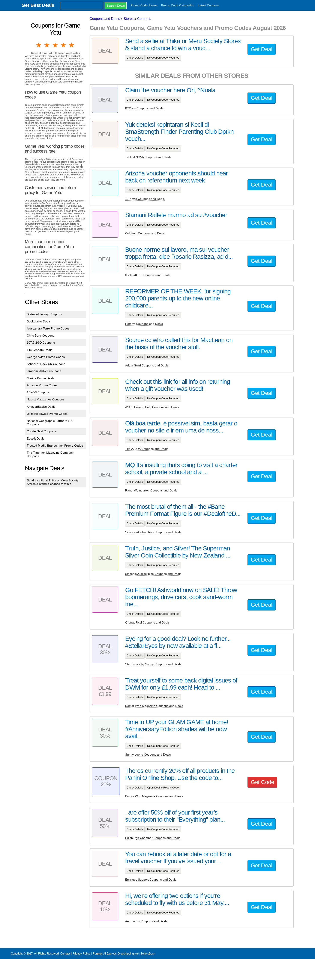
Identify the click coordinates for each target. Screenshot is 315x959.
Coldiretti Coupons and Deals (145, 233)
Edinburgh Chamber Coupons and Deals (152, 838)
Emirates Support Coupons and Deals (150, 879)
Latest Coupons (208, 5)
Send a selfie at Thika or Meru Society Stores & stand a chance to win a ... (52, 482)
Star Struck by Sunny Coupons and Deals (153, 664)
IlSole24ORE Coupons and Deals (147, 275)
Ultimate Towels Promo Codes (47, 413)
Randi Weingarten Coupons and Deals (151, 490)
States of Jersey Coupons (44, 314)
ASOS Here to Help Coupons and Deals (152, 407)
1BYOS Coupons (38, 392)
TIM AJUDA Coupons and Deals (146, 448)
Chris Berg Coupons (40, 335)
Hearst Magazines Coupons (45, 399)
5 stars (72, 45)
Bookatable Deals (39, 321)
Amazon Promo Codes (42, 385)
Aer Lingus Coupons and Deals (146, 921)
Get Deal (261, 49)
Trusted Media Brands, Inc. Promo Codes (55, 445)
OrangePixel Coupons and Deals (147, 622)
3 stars (55, 45)
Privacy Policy (81, 953)
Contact (65, 953)
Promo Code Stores (143, 5)
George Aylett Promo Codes (46, 357)
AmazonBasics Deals (41, 406)
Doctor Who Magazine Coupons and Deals (154, 705)
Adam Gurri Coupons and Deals (146, 365)
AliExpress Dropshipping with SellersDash (129, 953)
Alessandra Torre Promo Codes (48, 328)
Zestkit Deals (35, 438)
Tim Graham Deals (39, 350)
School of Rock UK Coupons (46, 364)
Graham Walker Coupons (44, 371)
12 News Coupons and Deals (145, 198)
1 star (39, 45)
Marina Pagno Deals (40, 378)
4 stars (64, 45)
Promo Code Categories (177, 5)
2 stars (47, 45)
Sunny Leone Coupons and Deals (148, 754)
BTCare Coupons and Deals (144, 108)
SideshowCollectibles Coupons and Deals (153, 532)
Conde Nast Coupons (41, 431)
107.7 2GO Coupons (41, 342)
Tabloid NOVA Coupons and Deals (148, 157)
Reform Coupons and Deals (144, 323)
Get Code (262, 782)
